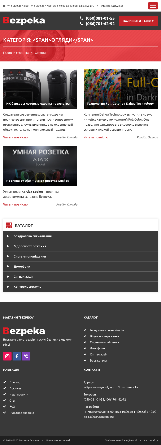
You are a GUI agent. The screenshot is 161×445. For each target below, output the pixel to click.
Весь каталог (99, 360)
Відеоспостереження (30, 246)
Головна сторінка (16, 53)
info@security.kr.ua (112, 5)
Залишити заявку (138, 21)
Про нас (14, 382)
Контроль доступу (27, 286)
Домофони (22, 266)
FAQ (12, 406)
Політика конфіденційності (121, 440)
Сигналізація (23, 276)
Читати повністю (15, 137)
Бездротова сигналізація (33, 236)
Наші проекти (18, 394)
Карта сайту (151, 440)
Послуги (15, 388)
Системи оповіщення (30, 256)
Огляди (72, 137)
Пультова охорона (21, 412)
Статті (13, 400)
